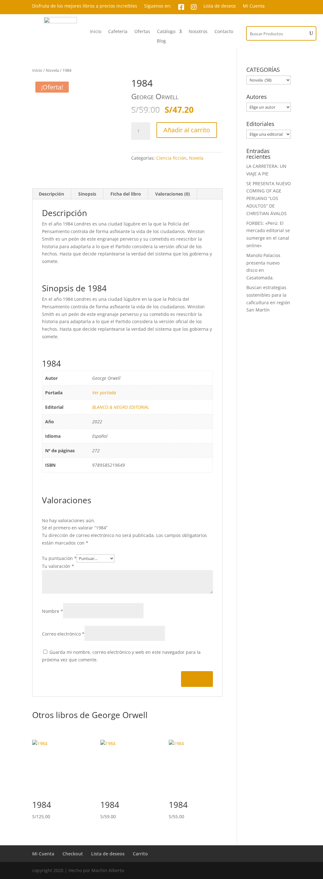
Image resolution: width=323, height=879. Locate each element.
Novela (52, 70)
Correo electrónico (63, 634)
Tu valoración (58, 566)
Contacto (223, 31)
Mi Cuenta (254, 6)
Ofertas (142, 31)
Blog (161, 41)
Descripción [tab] (51, 194)
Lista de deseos (219, 6)
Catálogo (166, 31)
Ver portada (104, 393)
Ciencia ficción (171, 158)
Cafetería (117, 31)
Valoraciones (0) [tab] (172, 194)
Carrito (140, 854)
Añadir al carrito (186, 130)
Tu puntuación (59, 558)
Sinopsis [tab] (87, 194)
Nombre (52, 611)
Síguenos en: (157, 6)
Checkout (72, 854)
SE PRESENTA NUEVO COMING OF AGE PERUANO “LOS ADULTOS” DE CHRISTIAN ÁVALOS (268, 198)
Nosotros (198, 31)
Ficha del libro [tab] (125, 194)
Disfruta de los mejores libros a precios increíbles (84, 6)
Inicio (95, 31)
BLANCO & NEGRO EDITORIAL (120, 407)
